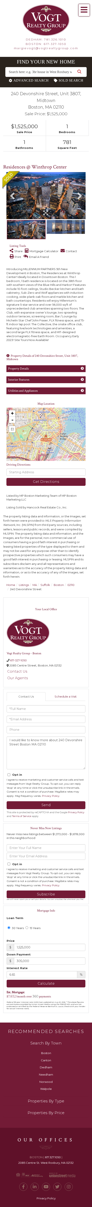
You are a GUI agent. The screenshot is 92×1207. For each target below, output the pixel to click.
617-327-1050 (55, 44)
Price (11, 940)
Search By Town (46, 1043)
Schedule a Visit (66, 696)
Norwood (46, 1081)
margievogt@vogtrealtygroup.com (46, 48)
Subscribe (46, 894)
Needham (46, 1074)
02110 (70, 585)
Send (46, 805)
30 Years (17, 928)
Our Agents (17, 678)
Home (10, 585)
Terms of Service (21, 816)
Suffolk (45, 585)
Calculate (46, 983)
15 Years (34, 928)
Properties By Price (46, 1113)
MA (35, 585)
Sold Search (71, 80)
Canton (46, 1060)
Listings (24, 585)
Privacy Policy (50, 795)
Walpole (46, 1088)
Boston (59, 585)
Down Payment (19, 954)
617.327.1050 (53, 1157)
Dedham (46, 1067)
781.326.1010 (55, 39)
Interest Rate (17, 968)
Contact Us (17, 671)
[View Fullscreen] (12, 429)
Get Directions (46, 482)
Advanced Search (31, 80)
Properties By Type (46, 1101)
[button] (79, 72)
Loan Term (15, 918)
